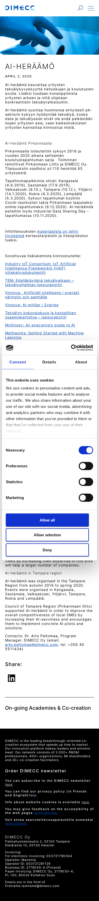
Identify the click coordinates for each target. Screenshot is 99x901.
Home (20, 7)
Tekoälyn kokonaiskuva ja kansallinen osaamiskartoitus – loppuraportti (40, 315)
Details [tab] (49, 362)
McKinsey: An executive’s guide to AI (40, 325)
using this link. (46, 813)
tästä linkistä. (16, 823)
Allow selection (47, 535)
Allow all (47, 520)
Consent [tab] (17, 362)
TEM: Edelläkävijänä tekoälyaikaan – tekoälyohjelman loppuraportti (39, 282)
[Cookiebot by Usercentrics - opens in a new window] (71, 348)
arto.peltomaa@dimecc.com (31, 644)
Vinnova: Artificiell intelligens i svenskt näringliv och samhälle (42, 294)
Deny (47, 550)
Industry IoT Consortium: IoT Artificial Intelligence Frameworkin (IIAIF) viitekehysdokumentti (40, 268)
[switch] (85, 466)
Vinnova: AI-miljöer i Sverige (32, 305)
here (85, 802)
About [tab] (81, 362)
